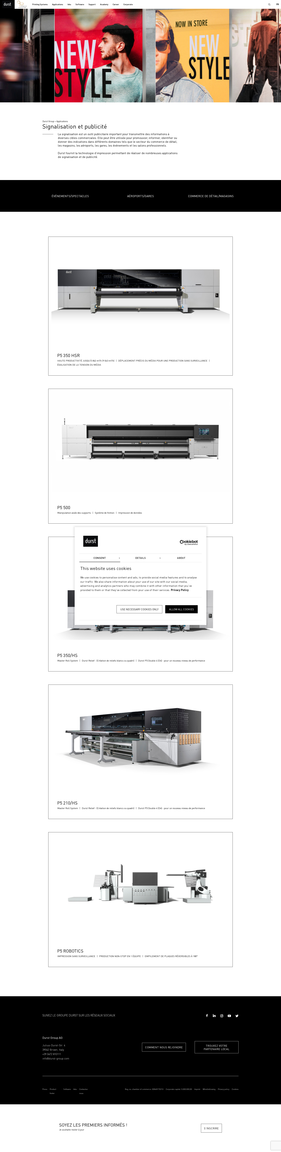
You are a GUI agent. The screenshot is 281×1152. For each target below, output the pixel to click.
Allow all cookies (181, 609)
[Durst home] (7, 4)
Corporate (128, 5)
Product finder (53, 1091)
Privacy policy (223, 1089)
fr (277, 5)
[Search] (269, 4)
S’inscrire (211, 1128)
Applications (57, 5)
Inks (69, 5)
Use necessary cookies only (139, 609)
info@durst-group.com (55, 1058)
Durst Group (48, 121)
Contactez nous (83, 1091)
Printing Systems (40, 5)
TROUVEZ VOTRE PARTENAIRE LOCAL (216, 1047)
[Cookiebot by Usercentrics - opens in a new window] (185, 542)
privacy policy (180, 590)
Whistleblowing (209, 1089)
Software (80, 5)
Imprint (197, 1089)
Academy (104, 5)
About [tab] (181, 558)
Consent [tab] (100, 558)
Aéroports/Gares (140, 196)
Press (44, 1089)
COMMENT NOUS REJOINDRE (164, 1047)
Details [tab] (140, 558)
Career (116, 5)
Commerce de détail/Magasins (211, 196)
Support (92, 5)
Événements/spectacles (70, 196)
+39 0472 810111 (51, 1054)
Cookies (235, 1089)
